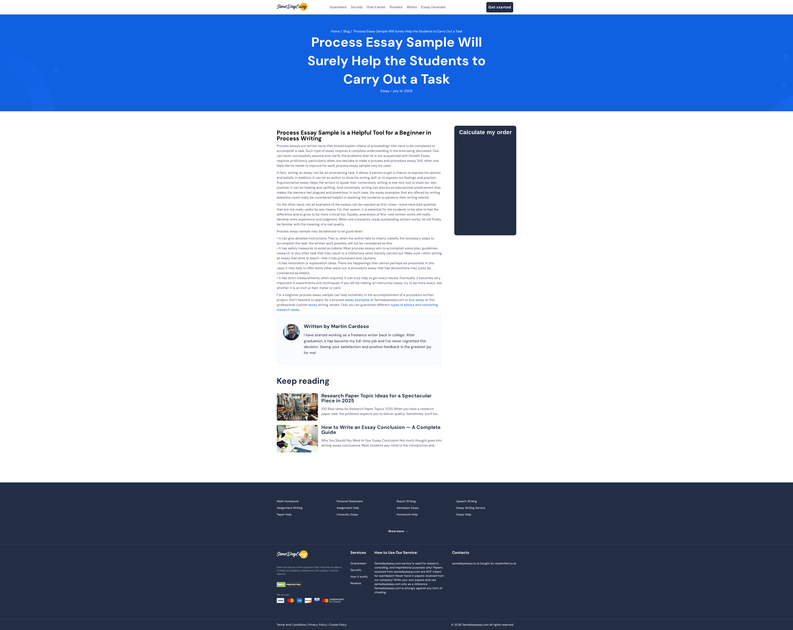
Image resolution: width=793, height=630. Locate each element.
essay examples (357, 300)
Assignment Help (348, 508)
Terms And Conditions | (292, 624)
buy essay (416, 300)
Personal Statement (350, 501)
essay (312, 305)
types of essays (402, 305)
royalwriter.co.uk (505, 563)
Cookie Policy (338, 624)
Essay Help (463, 514)
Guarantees (338, 7)
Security (357, 7)
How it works (376, 7)
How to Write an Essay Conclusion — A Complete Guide (380, 429)
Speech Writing (466, 501)
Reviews (396, 7)
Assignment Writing (290, 508)
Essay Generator (433, 7)
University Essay (347, 514)
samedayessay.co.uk (466, 563)
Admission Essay (407, 508)
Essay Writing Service (470, 508)
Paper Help (284, 514)
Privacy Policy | (318, 624)
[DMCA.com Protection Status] (292, 585)
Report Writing (406, 501)
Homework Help (407, 514)
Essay (385, 91)
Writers (412, 7)
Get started (499, 7)
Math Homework (288, 501)
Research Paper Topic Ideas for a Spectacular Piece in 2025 (376, 398)
